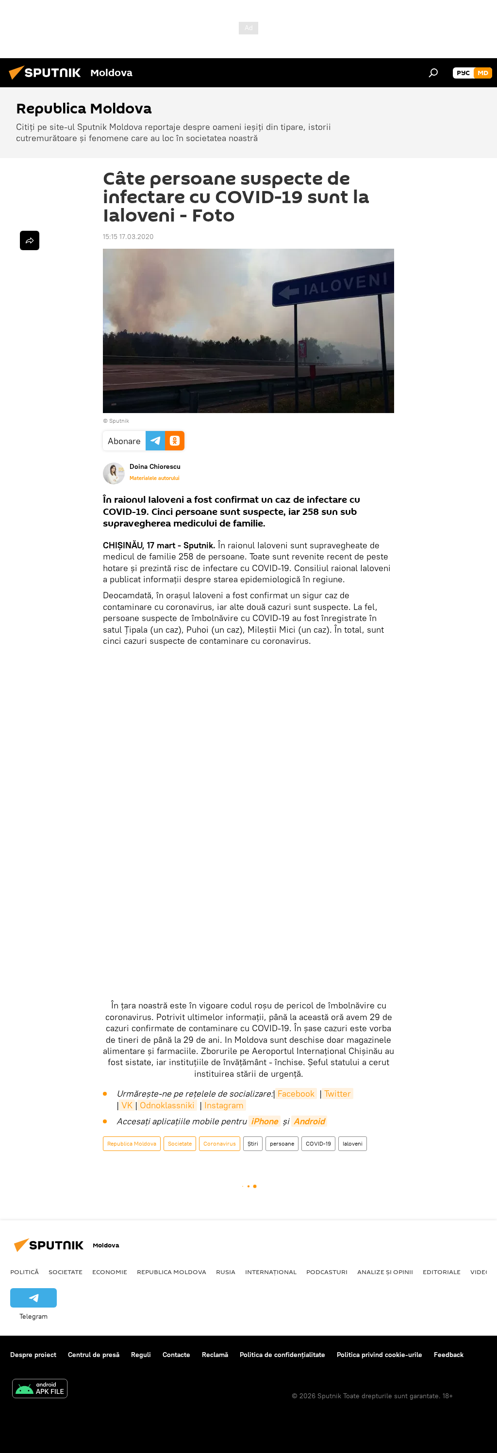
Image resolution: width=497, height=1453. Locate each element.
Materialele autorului (155, 478)
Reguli (141, 1354)
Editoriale (442, 1271)
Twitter (337, 1093)
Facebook (296, 1093)
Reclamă (215, 1354)
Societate (180, 1143)
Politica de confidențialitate (282, 1354)
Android (309, 1121)
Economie (109, 1271)
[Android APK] (40, 1390)
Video (480, 1271)
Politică (24, 1271)
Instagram (224, 1105)
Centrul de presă (93, 1354)
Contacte (176, 1354)
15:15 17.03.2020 (128, 236)
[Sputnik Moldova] (47, 81)
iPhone (264, 1121)
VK (127, 1105)
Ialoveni (353, 1143)
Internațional (271, 1271)
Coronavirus (219, 1143)
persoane (282, 1143)
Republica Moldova (131, 1143)
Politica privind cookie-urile (379, 1354)
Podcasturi (327, 1271)
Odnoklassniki (167, 1105)
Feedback (449, 1354)
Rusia (225, 1271)
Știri (253, 1143)
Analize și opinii (385, 1271)
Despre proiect (33, 1354)
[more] (29, 240)
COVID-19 (318, 1143)
